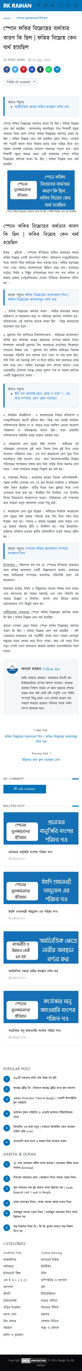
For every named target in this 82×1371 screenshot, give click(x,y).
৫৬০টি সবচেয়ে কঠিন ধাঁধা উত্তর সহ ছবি (34, 1078)
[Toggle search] (68, 5)
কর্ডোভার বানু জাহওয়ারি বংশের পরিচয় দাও (35, 1030)
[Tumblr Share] (40, 69)
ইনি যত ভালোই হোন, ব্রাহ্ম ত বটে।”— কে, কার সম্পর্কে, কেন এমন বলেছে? (43, 396)
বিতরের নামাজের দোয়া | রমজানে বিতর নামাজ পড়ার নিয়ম (44, 1178)
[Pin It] (23, 69)
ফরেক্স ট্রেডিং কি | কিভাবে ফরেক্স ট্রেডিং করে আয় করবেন (44, 1088)
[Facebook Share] (6, 69)
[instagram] (45, 5)
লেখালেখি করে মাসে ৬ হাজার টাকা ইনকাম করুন (39, 1141)
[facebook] (39, 5)
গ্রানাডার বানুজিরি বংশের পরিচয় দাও (30, 852)
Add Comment (27, 789)
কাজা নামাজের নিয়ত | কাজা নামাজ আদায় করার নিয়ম (42, 1202)
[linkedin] (52, 5)
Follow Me (51, 669)
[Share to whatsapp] (48, 69)
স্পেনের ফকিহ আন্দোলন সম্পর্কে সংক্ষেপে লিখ (38, 551)
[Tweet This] (15, 69)
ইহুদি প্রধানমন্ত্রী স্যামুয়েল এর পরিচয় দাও (33, 911)
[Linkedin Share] (32, 69)
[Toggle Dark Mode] (61, 5)
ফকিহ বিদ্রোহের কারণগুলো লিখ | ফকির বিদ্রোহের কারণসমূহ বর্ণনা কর (38, 297)
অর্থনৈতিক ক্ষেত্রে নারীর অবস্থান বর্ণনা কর (42, 107)
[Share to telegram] (57, 69)
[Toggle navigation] (75, 5)
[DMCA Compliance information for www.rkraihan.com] (34, 1360)
